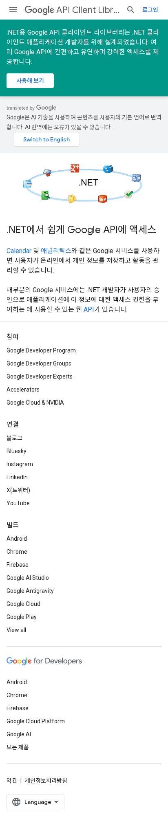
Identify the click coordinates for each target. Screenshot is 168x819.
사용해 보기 (30, 80)
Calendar (19, 251)
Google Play (22, 617)
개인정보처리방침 (46, 780)
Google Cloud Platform (36, 721)
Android (17, 538)
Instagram (20, 464)
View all (16, 630)
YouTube (18, 503)
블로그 (14, 438)
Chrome (17, 551)
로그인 (150, 10)
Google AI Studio (28, 578)
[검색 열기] (131, 10)
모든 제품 (18, 747)
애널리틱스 (56, 251)
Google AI (19, 734)
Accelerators (23, 389)
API (89, 309)
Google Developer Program (41, 350)
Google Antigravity (30, 591)
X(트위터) (18, 490)
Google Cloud (23, 604)
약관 (12, 780)
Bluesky (17, 451)
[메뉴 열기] (13, 10)
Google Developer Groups (39, 363)
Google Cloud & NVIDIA (35, 402)
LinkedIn (17, 477)
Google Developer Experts (40, 376)
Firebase (18, 564)
